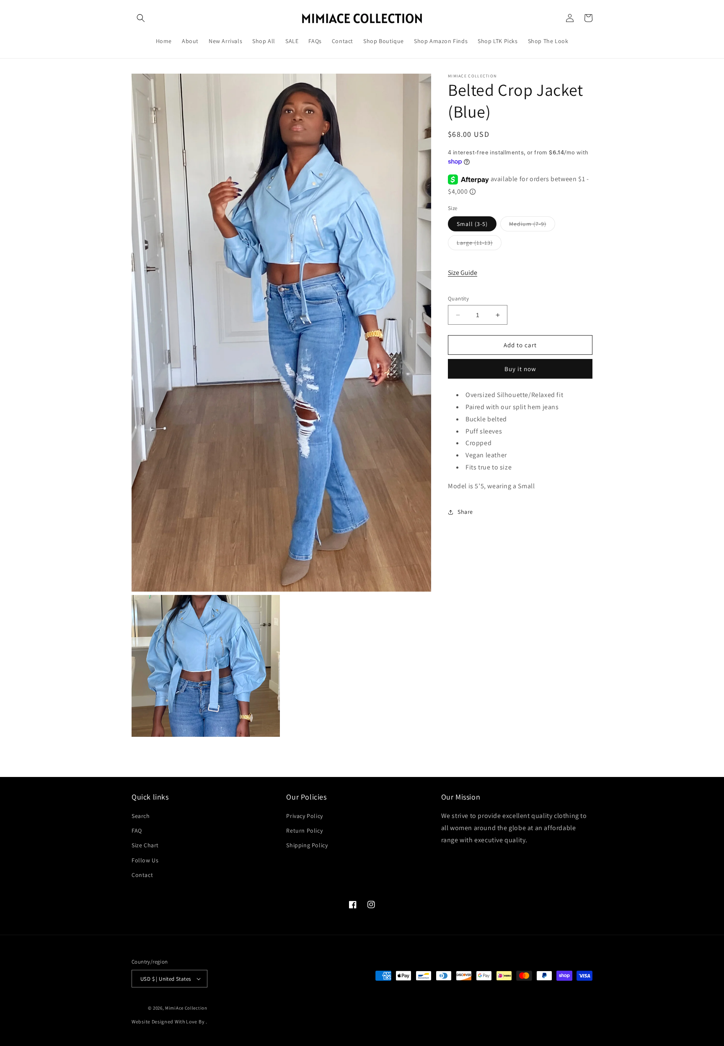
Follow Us (145, 860)
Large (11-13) (479, 244)
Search (141, 816)
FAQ (137, 831)
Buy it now (520, 369)
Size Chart (145, 845)
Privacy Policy (304, 816)
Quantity (458, 298)
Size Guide (462, 273)
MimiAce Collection (186, 1008)
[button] (141, 18)
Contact (142, 875)
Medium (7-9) (532, 225)
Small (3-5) (472, 224)
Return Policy (304, 831)
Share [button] (465, 511)
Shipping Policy (307, 845)
